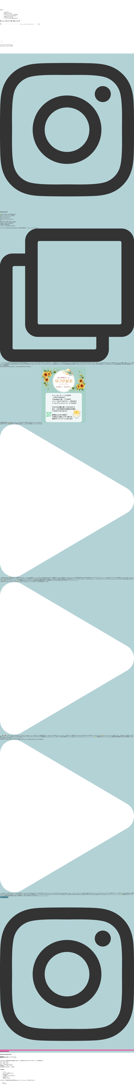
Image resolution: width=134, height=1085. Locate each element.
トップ (6, 11)
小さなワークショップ (11, 14)
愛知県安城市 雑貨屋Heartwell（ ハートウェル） (16, 1080)
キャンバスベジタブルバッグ (6, 44)
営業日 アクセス (8, 16)
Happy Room (5, 1074)
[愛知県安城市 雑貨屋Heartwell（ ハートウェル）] (15, 7)
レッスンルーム (10, 15)
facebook (4, 1083)
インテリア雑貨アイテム (8, 1073)
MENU (1, 9)
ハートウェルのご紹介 (11, 18)
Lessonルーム (5, 1076)
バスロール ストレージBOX (6, 45)
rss (3, 1082)
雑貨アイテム (8, 13)
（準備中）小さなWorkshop (9, 1075)
